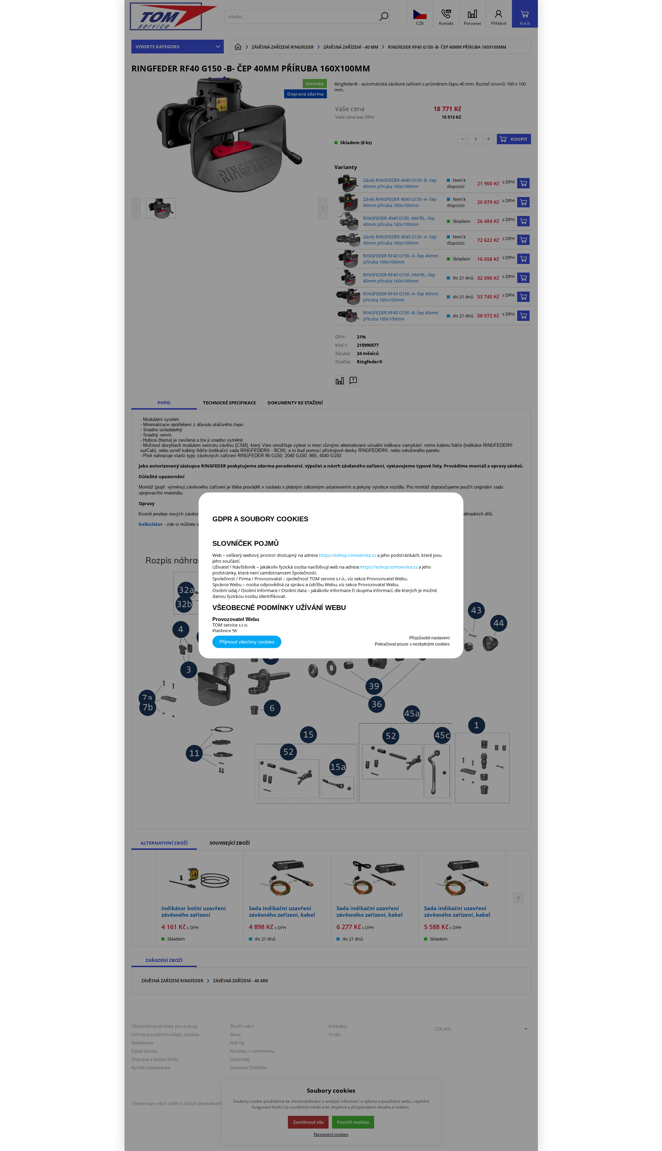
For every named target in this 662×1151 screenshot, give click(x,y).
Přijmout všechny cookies (246, 642)
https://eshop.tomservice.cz (347, 555)
